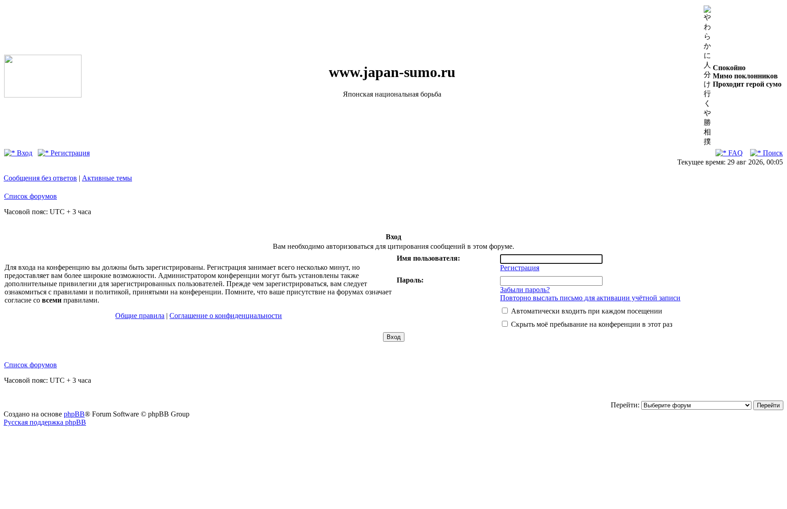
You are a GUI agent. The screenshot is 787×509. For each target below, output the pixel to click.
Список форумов (30, 196)
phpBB (74, 414)
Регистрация (69, 153)
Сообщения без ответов (40, 178)
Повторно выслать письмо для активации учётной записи (590, 298)
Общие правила (139, 315)
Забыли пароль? (525, 289)
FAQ (734, 153)
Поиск (772, 153)
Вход (23, 153)
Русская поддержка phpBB (45, 422)
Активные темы (107, 178)
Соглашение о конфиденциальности (225, 315)
